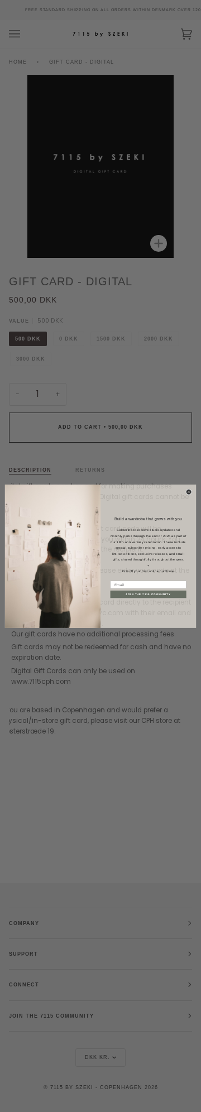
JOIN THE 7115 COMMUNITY (148, 594)
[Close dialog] (189, 491)
